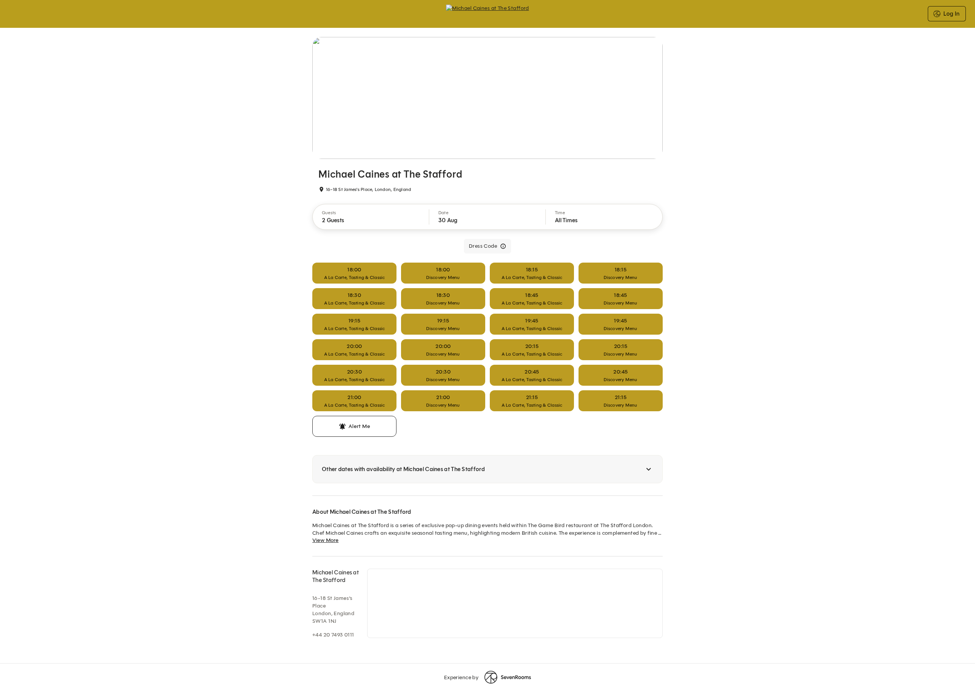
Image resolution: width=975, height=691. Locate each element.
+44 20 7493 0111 (333, 635)
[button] (371, 216)
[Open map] (515, 603)
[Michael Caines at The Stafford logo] (487, 14)
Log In (951, 13)
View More (325, 540)
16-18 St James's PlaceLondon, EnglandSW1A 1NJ (333, 609)
